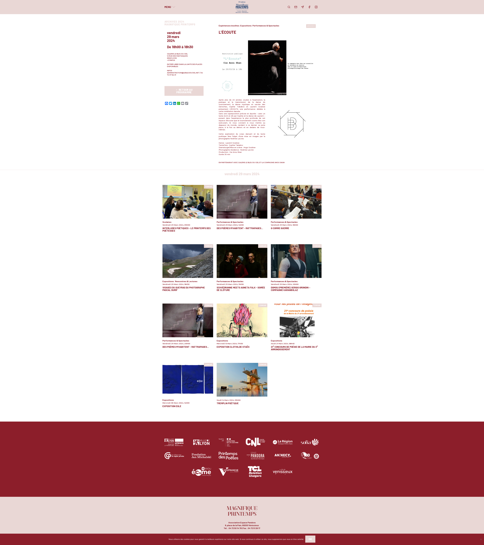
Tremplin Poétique (228, 403)
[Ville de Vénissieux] (282, 473)
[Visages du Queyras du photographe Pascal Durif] (187, 261)
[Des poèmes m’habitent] (242, 201)
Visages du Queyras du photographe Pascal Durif (183, 288)
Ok (310, 539)
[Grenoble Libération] (310, 457)
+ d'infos (171, 60)
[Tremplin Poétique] (242, 379)
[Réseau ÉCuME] (201, 473)
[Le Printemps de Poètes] (228, 457)
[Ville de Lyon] (201, 444)
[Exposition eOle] (187, 379)
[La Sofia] (310, 444)
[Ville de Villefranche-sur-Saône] (228, 473)
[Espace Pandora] (255, 457)
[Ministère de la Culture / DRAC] (228, 444)
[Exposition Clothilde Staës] (242, 320)
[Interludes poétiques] (187, 201)
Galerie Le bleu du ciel (177, 54)
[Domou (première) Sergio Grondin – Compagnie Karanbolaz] (296, 261)
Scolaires (166, 222)
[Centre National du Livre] (255, 444)
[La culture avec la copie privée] (174, 457)
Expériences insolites (229, 25)
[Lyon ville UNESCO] (174, 444)
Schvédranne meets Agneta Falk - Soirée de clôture (241, 288)
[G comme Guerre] (296, 201)
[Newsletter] (302, 7)
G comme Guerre (280, 228)
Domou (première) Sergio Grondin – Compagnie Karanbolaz (290, 288)
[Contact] (295, 7)
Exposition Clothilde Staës (233, 346)
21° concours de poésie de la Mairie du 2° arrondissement (294, 348)
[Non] (481, 539)
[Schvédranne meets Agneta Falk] (242, 261)
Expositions (246, 25)
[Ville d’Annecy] (282, 457)
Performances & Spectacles (265, 25)
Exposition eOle (171, 406)
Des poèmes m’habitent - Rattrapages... (240, 228)
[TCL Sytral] (255, 473)
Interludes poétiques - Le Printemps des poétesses (186, 229)
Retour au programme (184, 91)
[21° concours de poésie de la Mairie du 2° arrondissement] (296, 320)
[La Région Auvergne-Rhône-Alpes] (282, 444)
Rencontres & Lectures (186, 281)
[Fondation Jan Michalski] (201, 457)
